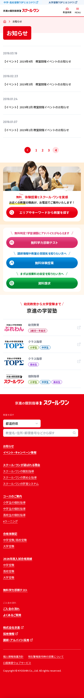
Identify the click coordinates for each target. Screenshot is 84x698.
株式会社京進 (11, 627)
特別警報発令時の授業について (46, 656)
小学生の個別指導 (14, 502)
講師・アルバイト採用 (16, 640)
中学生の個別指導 (14, 509)
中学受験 (8, 565)
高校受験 (8, 571)
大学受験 (8, 546)
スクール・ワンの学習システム (21, 484)
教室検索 (67, 12)
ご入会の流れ (11, 609)
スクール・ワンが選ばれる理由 (21, 465)
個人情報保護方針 (13, 656)
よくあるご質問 (12, 615)
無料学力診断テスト (44, 242)
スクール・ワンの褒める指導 (20, 477)
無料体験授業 (44, 262)
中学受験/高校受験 (15, 540)
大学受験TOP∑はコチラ (61, 2)
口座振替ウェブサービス (17, 663)
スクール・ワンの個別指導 (18, 471)
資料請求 (44, 283)
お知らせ (8, 446)
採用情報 (8, 634)
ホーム (4, 21)
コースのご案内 (12, 496)
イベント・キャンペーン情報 (19, 452)
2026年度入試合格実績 (17, 559)
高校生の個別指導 (14, 515)
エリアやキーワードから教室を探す (44, 212)
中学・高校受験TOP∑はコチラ (19, 2)
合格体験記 (10, 534)
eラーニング (10, 521)
